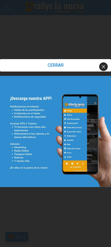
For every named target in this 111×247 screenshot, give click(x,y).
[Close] (103, 66)
